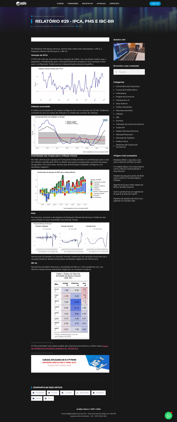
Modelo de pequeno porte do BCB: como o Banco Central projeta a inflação (128, 178)
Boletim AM (87, 3)
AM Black (101, 3)
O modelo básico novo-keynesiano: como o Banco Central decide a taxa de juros (128, 169)
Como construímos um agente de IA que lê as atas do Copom (128, 193)
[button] (38, 393)
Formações (73, 3)
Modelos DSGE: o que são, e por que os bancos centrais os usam (127, 161)
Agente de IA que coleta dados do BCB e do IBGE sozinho (128, 186)
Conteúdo (114, 3)
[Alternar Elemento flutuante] (168, 415)
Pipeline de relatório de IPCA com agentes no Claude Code (128, 200)
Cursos (60, 3)
